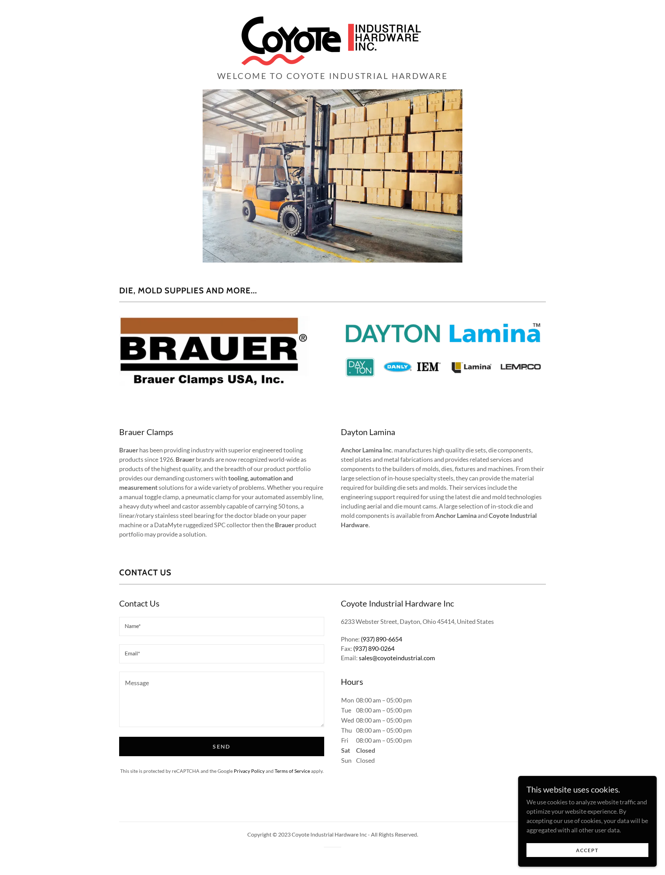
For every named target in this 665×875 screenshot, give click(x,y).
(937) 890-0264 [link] (373, 648)
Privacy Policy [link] (249, 771)
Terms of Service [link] (292, 771)
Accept (587, 850)
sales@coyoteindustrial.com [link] (397, 658)
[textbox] (221, 626)
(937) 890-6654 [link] (381, 639)
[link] (332, 37)
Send (221, 746)
